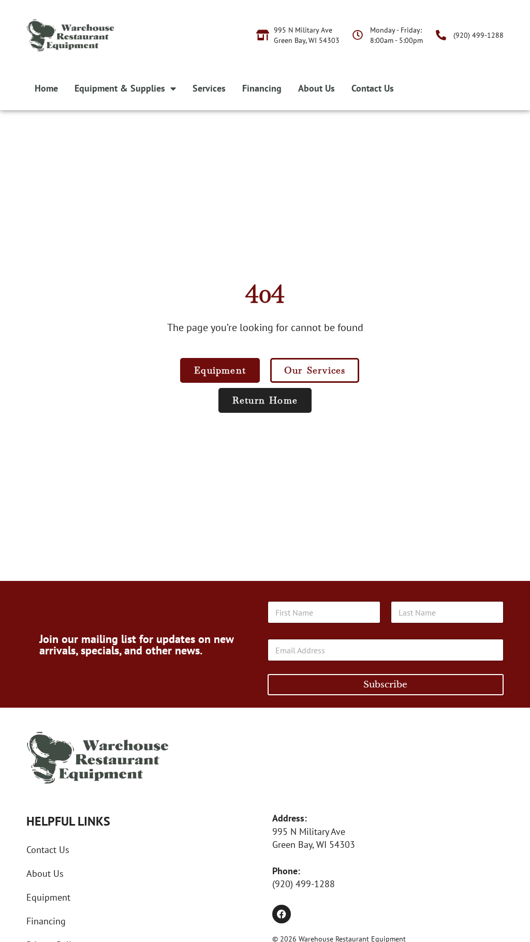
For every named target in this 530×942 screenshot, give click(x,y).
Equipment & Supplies (120, 88)
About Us (316, 88)
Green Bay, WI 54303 (313, 844)
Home (46, 88)
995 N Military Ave (308, 832)
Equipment (48, 897)
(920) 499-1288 (303, 884)
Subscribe (385, 684)
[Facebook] (281, 914)
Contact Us (372, 88)
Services (209, 88)
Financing (262, 88)
